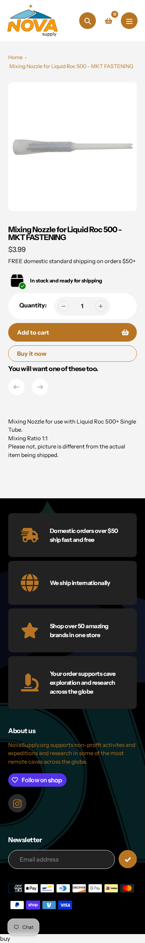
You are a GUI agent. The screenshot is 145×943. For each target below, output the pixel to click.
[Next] (40, 387)
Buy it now (31, 353)
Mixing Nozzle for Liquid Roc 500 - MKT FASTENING (71, 66)
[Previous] (16, 387)
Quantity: (33, 305)
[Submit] (128, 859)
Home (15, 57)
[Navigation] (129, 20)
